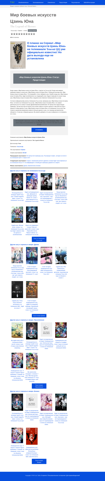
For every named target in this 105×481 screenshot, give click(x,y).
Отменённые (51, 2)
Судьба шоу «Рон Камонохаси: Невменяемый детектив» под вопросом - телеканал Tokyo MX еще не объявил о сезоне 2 (61, 272)
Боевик (38, 165)
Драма (25, 165)
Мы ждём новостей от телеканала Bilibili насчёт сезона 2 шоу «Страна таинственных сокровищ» (17, 344)
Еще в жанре (39, 315)
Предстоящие (63, 2)
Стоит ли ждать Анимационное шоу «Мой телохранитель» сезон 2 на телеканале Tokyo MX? (46, 270)
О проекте (44, 475)
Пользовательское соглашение (56, 475)
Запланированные (38, 2)
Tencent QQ (20, 146)
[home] (12, 2)
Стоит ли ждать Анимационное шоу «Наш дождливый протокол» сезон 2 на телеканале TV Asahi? (32, 270)
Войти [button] (85, 2)
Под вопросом (75, 2)
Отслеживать (39, 129)
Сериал (23, 149)
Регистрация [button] (91, 2)
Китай (24, 153)
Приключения (32, 165)
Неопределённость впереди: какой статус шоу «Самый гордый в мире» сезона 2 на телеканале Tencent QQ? (17, 196)
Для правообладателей (73, 475)
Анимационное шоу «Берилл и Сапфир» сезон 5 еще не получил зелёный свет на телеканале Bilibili (61, 344)
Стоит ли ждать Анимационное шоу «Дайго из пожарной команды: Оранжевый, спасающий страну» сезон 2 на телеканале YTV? (31, 306)
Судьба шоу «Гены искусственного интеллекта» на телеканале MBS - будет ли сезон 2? (17, 304)
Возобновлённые (24, 2)
